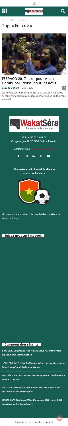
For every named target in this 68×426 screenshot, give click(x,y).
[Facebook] (19, 156)
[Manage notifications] (59, 418)
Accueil (5, 20)
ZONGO (5, 400)
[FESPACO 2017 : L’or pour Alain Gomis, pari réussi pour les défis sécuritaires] (34, 54)
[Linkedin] (27, 156)
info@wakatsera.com (43, 149)
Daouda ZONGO (10, 87)
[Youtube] (49, 156)
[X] (42, 156)
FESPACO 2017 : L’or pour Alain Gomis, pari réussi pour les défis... (30, 80)
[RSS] (34, 156)
